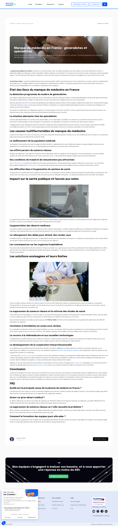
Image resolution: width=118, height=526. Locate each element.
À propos (61, 4)
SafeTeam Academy (15, 23)
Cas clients (41, 505)
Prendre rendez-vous (58, 505)
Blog (24, 23)
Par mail (54, 508)
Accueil (30, 4)
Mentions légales (75, 501)
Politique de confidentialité (78, 505)
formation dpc (77, 363)
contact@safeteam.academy (100, 515)
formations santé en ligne (28, 355)
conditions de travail (18, 163)
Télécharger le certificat (99, 507)
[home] (11, 4)
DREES (27, 103)
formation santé (41, 365)
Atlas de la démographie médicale (67, 350)
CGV (71, 508)
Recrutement (41, 508)
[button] (39, 4)
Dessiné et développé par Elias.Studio (102, 524)
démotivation (34, 165)
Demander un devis (57, 501)
